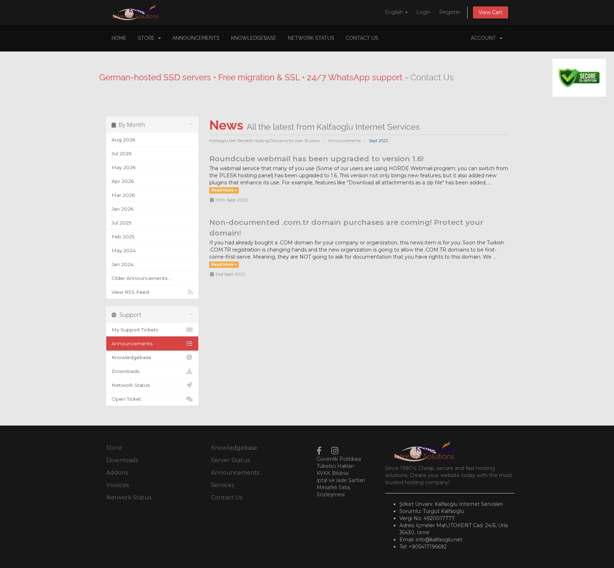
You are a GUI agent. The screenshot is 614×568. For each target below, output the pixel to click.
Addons (117, 472)
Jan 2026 (122, 209)
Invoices (117, 485)
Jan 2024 (123, 264)
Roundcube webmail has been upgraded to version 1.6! (316, 158)
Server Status (230, 460)
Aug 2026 (123, 139)
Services (222, 485)
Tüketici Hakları (335, 466)
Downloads (125, 371)
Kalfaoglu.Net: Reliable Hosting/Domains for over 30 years (264, 140)
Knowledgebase (253, 38)
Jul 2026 (121, 153)
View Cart (490, 12)
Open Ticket (126, 399)
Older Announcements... (141, 278)
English (394, 12)
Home (119, 38)
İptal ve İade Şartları (341, 480)
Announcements (196, 38)
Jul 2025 (121, 223)
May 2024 (124, 250)
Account (485, 38)
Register (449, 12)
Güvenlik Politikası (339, 459)
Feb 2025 (123, 236)
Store (147, 38)
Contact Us (362, 38)
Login (423, 12)
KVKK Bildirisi (333, 473)
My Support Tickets (135, 329)
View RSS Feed (130, 292)
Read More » (224, 190)
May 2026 (123, 167)
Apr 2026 (123, 181)
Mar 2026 (123, 195)
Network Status (311, 38)
